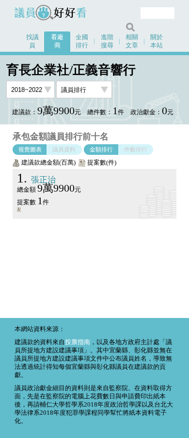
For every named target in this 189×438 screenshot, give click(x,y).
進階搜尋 (107, 41)
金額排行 (101, 149)
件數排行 (135, 149)
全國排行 (82, 41)
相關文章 (132, 41)
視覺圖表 (30, 149)
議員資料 (64, 149)
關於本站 (156, 41)
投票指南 (77, 342)
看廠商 (57, 41)
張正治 (36, 179)
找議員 (32, 41)
